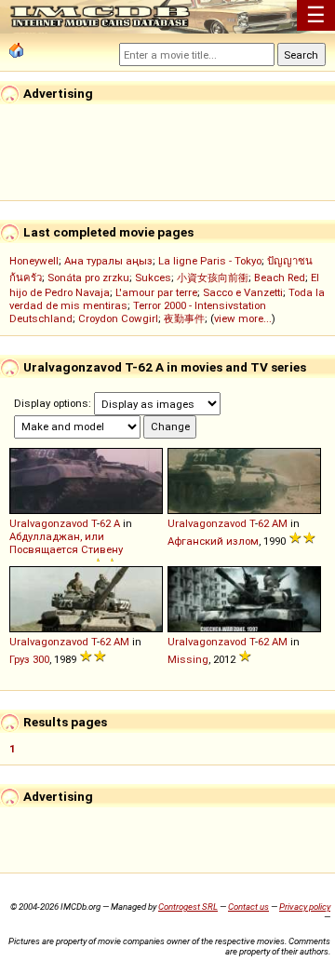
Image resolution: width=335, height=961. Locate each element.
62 (105, 523)
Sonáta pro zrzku (88, 277)
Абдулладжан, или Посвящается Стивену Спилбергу (66, 552)
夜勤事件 (184, 318)
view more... (243, 318)
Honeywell (34, 260)
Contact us (248, 906)
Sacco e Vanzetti (243, 292)
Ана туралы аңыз (108, 260)
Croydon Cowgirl (118, 318)
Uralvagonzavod (48, 523)
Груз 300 (29, 659)
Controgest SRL (188, 906)
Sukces (153, 277)
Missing (188, 659)
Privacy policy (304, 906)
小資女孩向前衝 (212, 277)
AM (280, 523)
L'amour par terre (156, 292)
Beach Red (279, 277)
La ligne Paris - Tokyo (209, 260)
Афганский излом (213, 541)
